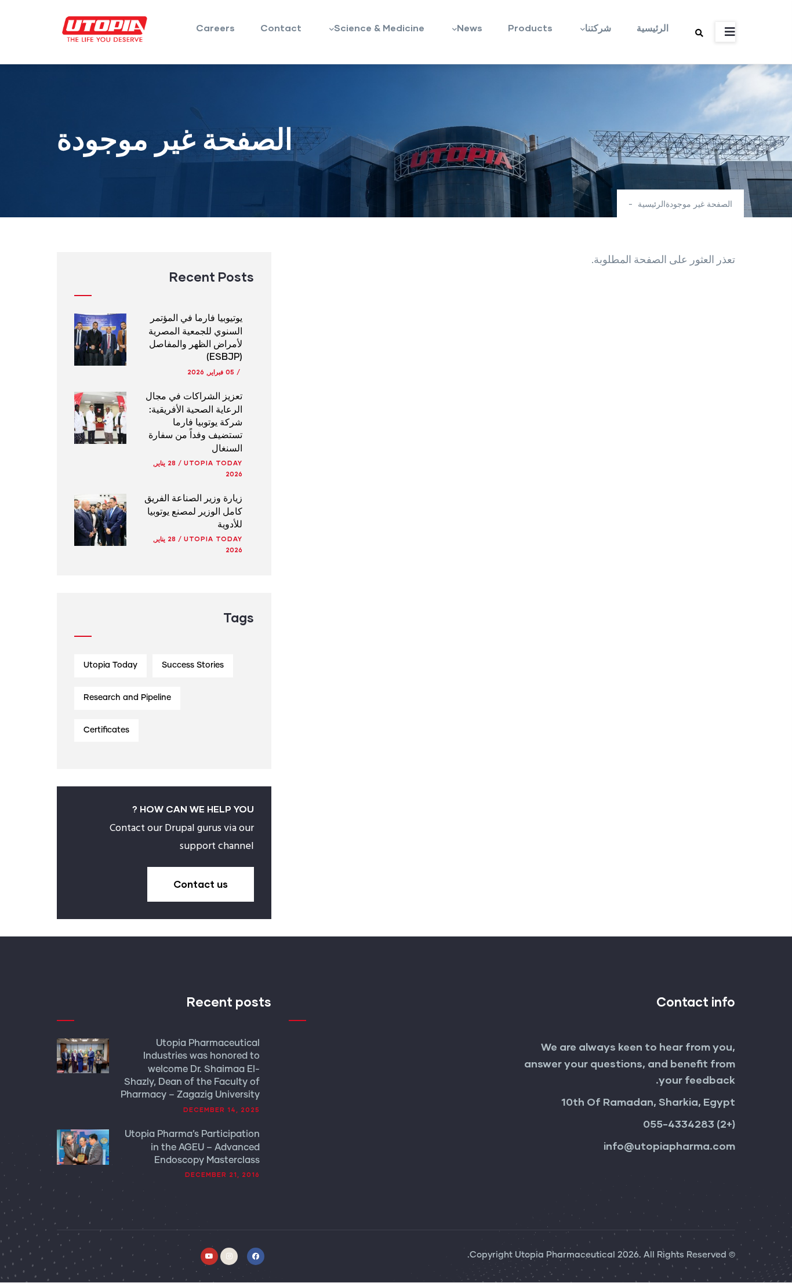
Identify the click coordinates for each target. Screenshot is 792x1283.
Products (530, 27)
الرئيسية (653, 27)
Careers (215, 27)
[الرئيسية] (103, 28)
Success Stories (193, 665)
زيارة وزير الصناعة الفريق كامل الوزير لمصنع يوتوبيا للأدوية (193, 511)
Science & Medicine (379, 27)
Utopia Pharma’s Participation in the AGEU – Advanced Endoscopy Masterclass (192, 1147)
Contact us (200, 884)
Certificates (106, 730)
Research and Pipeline (127, 698)
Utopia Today (213, 462)
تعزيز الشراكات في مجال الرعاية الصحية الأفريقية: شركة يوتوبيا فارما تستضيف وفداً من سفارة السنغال (194, 422)
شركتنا (598, 27)
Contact (280, 27)
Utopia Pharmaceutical (565, 1255)
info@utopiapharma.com (668, 1145)
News (469, 27)
